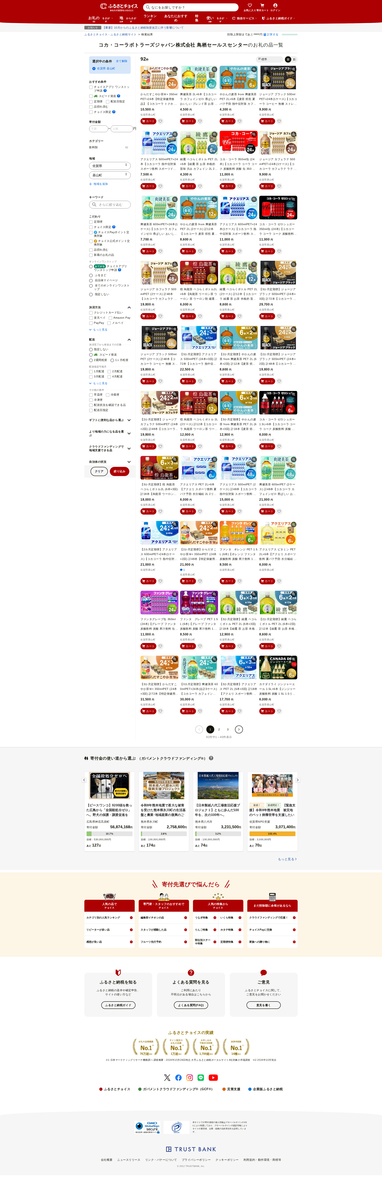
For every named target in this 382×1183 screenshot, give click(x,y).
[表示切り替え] (291, 59)
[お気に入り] (160, 121)
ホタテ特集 (226, 929)
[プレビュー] (175, 69)
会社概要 (106, 1159)
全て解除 (122, 61)
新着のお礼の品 (104, 254)
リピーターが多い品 (98, 929)
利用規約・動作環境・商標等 (262, 1159)
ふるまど (100, 275)
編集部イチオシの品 (152, 917)
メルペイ (118, 322)
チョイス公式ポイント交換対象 (112, 242)
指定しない (101, 294)
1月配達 (99, 371)
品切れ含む (101, 106)
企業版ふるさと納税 (268, 1089)
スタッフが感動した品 (154, 929)
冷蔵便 (115, 394)
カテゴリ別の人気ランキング (103, 917)
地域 (128, 19)
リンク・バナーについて (161, 1159)
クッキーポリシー (227, 1159)
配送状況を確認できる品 (110, 404)
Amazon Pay (122, 317)
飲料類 (108, 147)
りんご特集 (201, 929)
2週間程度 (100, 360)
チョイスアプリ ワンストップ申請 (112, 88)
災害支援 (233, 1089)
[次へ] (239, 729)
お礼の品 (99, 19)
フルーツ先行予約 (151, 941)
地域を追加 (101, 183)
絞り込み (119, 471)
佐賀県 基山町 (106, 68)
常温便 (98, 394)
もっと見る (100, 329)
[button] (110, 307)
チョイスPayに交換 (260, 929)
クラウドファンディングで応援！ (268, 917)
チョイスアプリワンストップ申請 (110, 268)
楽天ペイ (99, 317)
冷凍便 (98, 399)
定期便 (98, 101)
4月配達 (117, 376)
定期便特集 (226, 941)
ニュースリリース (128, 1159)
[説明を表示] (105, 90)
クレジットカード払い (108, 312)
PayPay (99, 322)
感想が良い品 (94, 941)
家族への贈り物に (259, 941)
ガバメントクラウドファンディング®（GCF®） (178, 1089)
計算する (273, 34)
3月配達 (99, 376)
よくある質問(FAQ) (191, 1005)
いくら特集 (226, 917)
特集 (197, 18)
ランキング (150, 18)
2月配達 (117, 371)
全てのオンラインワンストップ (112, 287)
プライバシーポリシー (196, 1159)
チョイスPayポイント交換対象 (111, 234)
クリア (99, 471)
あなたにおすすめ (175, 18)
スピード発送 (107, 96)
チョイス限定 (104, 111)
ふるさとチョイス (117, 1089)
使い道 (215, 19)
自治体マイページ (106, 280)
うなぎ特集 (201, 917)
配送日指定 (118, 101)
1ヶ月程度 (122, 360)
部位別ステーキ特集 (202, 942)
